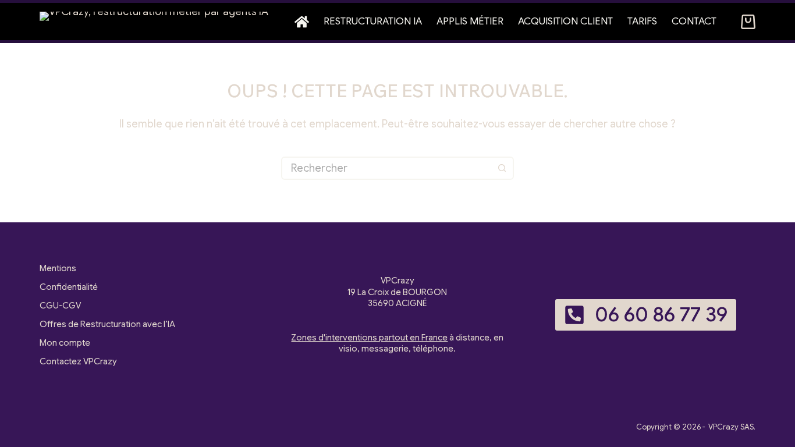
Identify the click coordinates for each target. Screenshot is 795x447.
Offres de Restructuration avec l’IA (107, 324)
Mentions (58, 268)
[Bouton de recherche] (502, 168)
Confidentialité (69, 287)
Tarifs (642, 21)
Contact (694, 21)
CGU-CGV (60, 305)
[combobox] (387, 168)
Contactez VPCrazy (78, 361)
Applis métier (469, 21)
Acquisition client (565, 21)
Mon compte (65, 343)
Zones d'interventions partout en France (369, 337)
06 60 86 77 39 (661, 314)
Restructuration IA (373, 21)
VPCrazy (723, 427)
